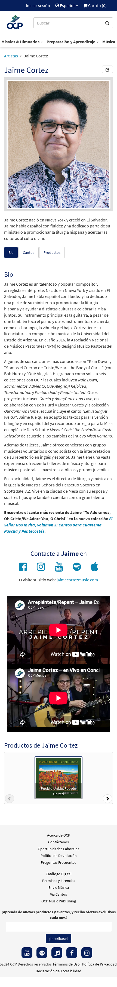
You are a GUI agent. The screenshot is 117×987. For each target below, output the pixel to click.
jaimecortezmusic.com (77, 579)
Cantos (28, 252)
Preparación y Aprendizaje (71, 41)
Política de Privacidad (99, 964)
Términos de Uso (66, 964)
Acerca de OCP (58, 835)
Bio (11, 252)
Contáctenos (58, 842)
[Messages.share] (107, 69)
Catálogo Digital (59, 873)
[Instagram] (86, 952)
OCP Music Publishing (58, 901)
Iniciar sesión (38, 5)
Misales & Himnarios (20, 41)
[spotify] (41, 952)
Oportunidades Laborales (58, 848)
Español (67, 5)
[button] (9, 800)
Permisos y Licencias (58, 880)
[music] (56, 952)
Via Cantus (58, 894)
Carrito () (97, 5)
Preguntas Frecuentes (58, 862)
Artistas (11, 55)
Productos (52, 252)
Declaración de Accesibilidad (58, 971)
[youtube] (26, 952)
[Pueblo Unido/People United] (58, 777)
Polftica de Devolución (59, 855)
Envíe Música (58, 887)
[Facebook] (71, 952)
